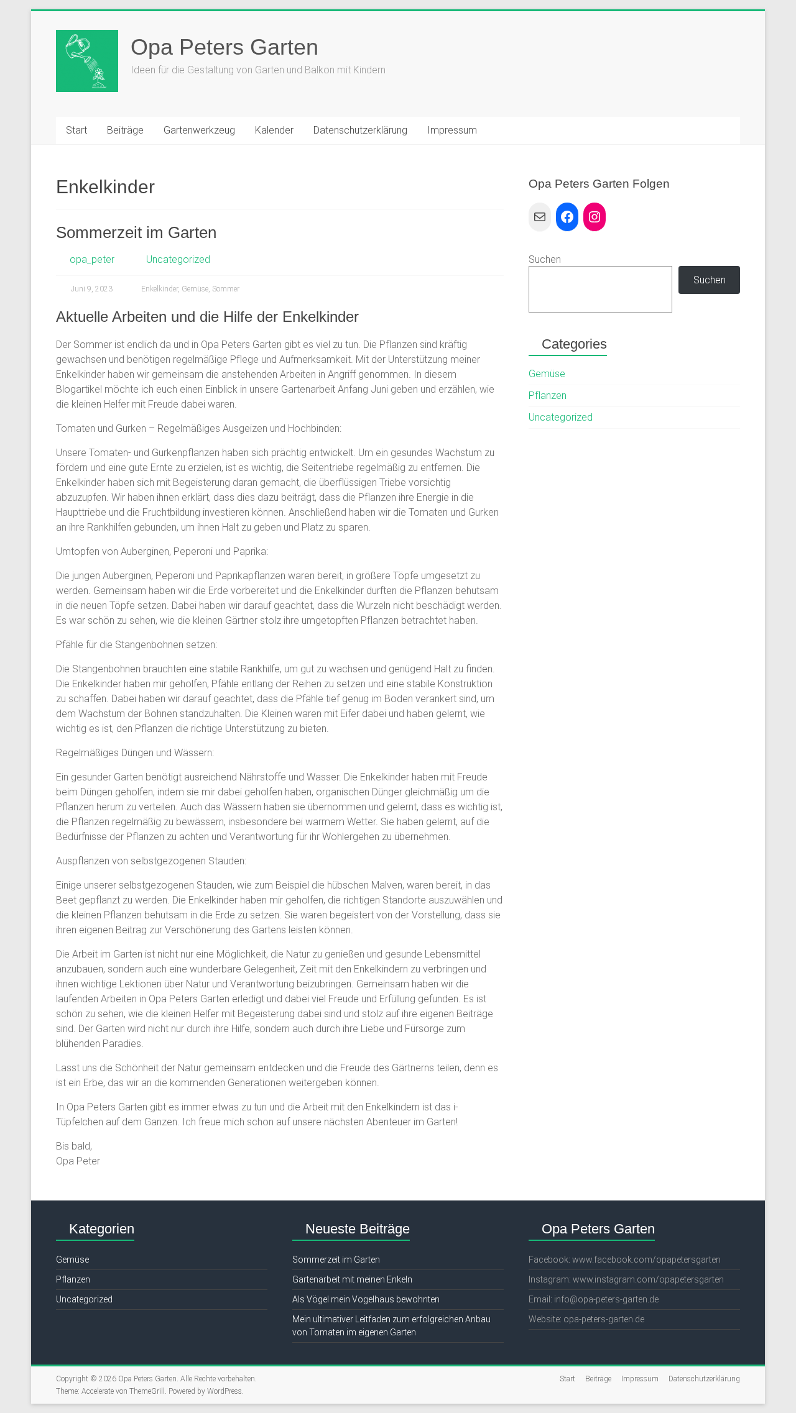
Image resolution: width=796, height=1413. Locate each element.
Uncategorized (178, 259)
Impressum (452, 130)
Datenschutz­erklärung (360, 130)
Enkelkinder (159, 289)
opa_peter (92, 259)
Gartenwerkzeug (199, 130)
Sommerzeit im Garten (136, 232)
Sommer (225, 289)
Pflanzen (548, 395)
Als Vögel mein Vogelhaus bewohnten (366, 1299)
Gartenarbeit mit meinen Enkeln (352, 1279)
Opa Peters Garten (224, 47)
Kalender (274, 130)
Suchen (545, 259)
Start (76, 130)
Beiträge (125, 130)
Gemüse (195, 289)
